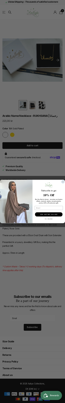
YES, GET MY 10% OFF (48, 214)
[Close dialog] (63, 182)
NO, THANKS (49, 219)
